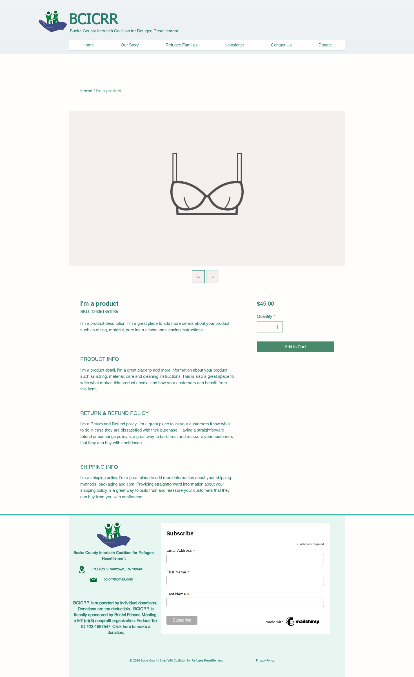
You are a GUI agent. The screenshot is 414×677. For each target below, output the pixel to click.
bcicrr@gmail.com (118, 579)
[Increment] (278, 327)
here (127, 626)
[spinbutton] (269, 327)
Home (86, 90)
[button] (181, 47)
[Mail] (93, 580)
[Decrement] (261, 327)
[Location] (81, 569)
